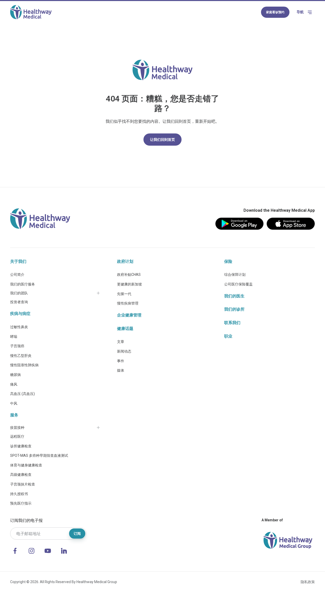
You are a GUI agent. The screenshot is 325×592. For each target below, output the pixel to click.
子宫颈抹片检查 (22, 484)
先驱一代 (124, 294)
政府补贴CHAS (129, 274)
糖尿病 (15, 375)
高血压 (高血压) (22, 394)
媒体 (120, 370)
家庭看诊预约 (275, 12)
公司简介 (17, 274)
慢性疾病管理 (127, 303)
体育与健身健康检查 (26, 465)
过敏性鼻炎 (19, 327)
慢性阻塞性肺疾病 (24, 365)
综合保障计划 (235, 274)
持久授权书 (19, 494)
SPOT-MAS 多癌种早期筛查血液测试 (39, 455)
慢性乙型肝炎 (20, 356)
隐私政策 (308, 582)
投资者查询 (19, 302)
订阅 (77, 534)
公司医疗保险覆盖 (238, 284)
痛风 (13, 384)
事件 (120, 361)
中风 (13, 403)
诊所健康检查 (20, 446)
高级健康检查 (20, 475)
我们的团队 (19, 293)
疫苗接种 (17, 428)
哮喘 (13, 337)
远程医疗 (17, 436)
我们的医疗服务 (22, 284)
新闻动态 (124, 351)
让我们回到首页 (162, 140)
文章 (120, 342)
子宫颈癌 (17, 346)
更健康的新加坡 (129, 284)
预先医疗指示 (20, 503)
